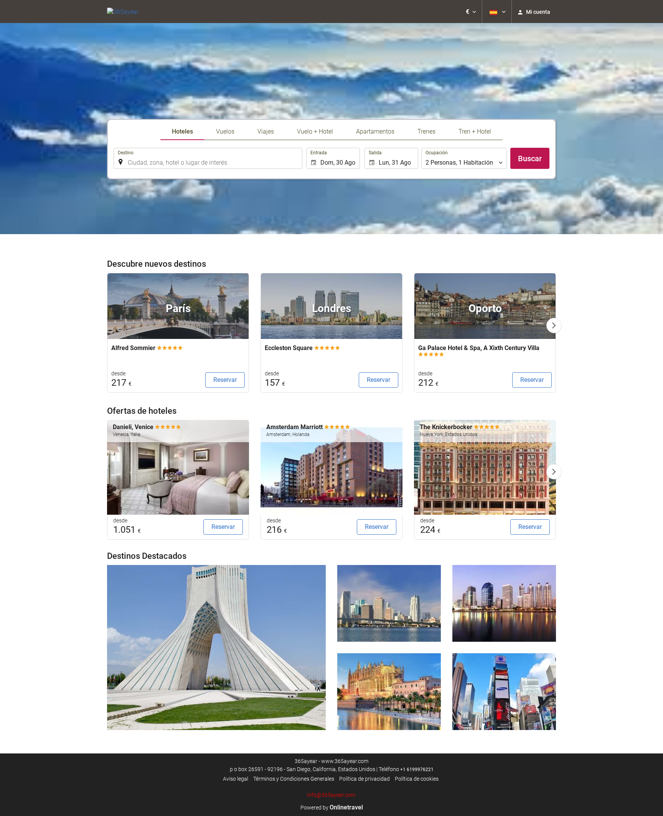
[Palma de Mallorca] (389, 691)
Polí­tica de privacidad (364, 779)
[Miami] (389, 603)
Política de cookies (417, 779)
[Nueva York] (504, 691)
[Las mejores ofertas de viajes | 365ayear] (123, 11)
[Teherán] (216, 647)
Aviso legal (235, 779)
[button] (471, 11)
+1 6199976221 (417, 769)
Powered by (331, 807)
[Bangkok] (504, 603)
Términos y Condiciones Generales (293, 779)
